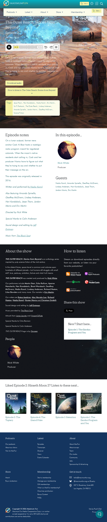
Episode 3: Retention (66, 417)
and (40, 300)
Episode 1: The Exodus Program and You (89, 420)
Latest (27, 12)
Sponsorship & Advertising (79, 464)
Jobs (71, 461)
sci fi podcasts (19, 106)
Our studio (73, 454)
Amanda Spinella (20, 110)
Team (71, 451)
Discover (40, 451)
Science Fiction (19, 113)
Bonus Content (42, 494)
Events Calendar (43, 457)
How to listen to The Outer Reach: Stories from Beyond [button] (31, 90)
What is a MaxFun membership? (48, 488)
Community (73, 457)
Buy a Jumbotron (11, 481)
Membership (77, 12)
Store (58, 12)
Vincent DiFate (37, 316)
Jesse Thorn (18, 103)
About (43, 12)
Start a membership (44, 478)
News (39, 454)
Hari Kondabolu (29, 103)
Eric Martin (51, 103)
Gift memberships (43, 484)
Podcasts (11, 12)
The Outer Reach (32, 106)
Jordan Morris (32, 110)
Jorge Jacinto (21, 316)
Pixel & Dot (98, 509)
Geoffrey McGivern (46, 110)
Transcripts (41, 447)
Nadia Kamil (41, 103)
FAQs (39, 498)
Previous (81, 46)
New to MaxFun (10, 451)
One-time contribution (45, 491)
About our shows (11, 447)
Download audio (14, 83)
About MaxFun (75, 444)
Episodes (40, 444)
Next (94, 46)
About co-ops (74, 447)
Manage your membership (46, 481)
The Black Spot (27, 311)
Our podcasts (10, 444)
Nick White (63, 163)
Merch (7, 478)
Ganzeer (34, 331)
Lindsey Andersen (45, 106)
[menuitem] (11, 12)
